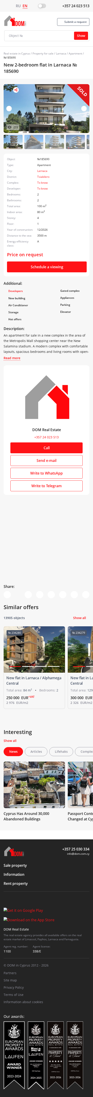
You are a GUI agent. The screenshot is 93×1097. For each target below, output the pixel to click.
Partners (10, 973)
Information (14, 874)
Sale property (15, 865)
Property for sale (43, 53)
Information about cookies (23, 1002)
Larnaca (61, 53)
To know (42, 183)
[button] (84, 108)
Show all (79, 618)
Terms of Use (13, 995)
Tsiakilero (43, 177)
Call (47, 447)
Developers (15, 291)
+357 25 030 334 (75, 849)
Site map (10, 980)
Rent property (16, 883)
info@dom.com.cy (78, 854)
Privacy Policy (14, 987)
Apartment (75, 53)
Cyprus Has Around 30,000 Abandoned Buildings (26, 816)
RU (18, 5)
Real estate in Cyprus (17, 53)
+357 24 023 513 (75, 5)
